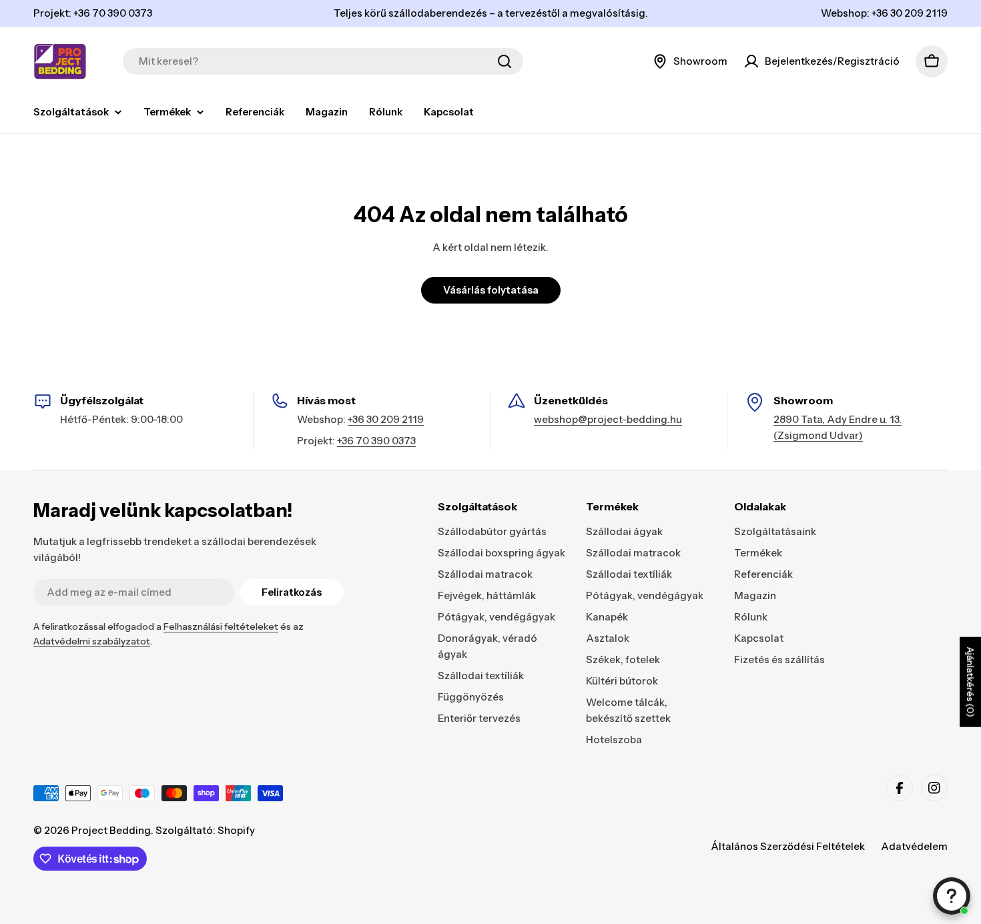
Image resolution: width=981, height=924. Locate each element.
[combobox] (323, 61)
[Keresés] (505, 61)
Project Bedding (111, 830)
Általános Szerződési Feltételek (788, 846)
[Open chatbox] (951, 896)
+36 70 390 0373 (376, 440)
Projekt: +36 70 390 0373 (92, 13)
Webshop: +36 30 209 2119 (884, 13)
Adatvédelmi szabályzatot (91, 641)
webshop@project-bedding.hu (608, 419)
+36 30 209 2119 (386, 419)
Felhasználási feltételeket (221, 626)
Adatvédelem (914, 846)
